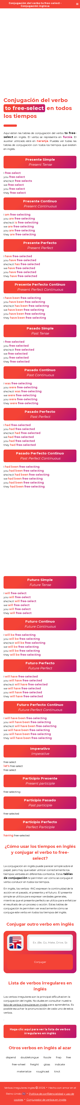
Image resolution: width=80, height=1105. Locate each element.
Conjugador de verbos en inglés (46, 1099)
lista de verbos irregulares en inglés (25, 1004)
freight (34, 1064)
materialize (24, 1071)
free (68, 1057)
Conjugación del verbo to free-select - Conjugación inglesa (35, 4)
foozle (47, 1057)
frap (58, 1057)
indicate (60, 1064)
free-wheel (18, 1064)
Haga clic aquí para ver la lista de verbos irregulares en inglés (40, 1031)
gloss (47, 1064)
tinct (57, 1071)
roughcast (42, 1071)
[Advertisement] (40, 51)
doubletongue (30, 1057)
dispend (11, 1057)
